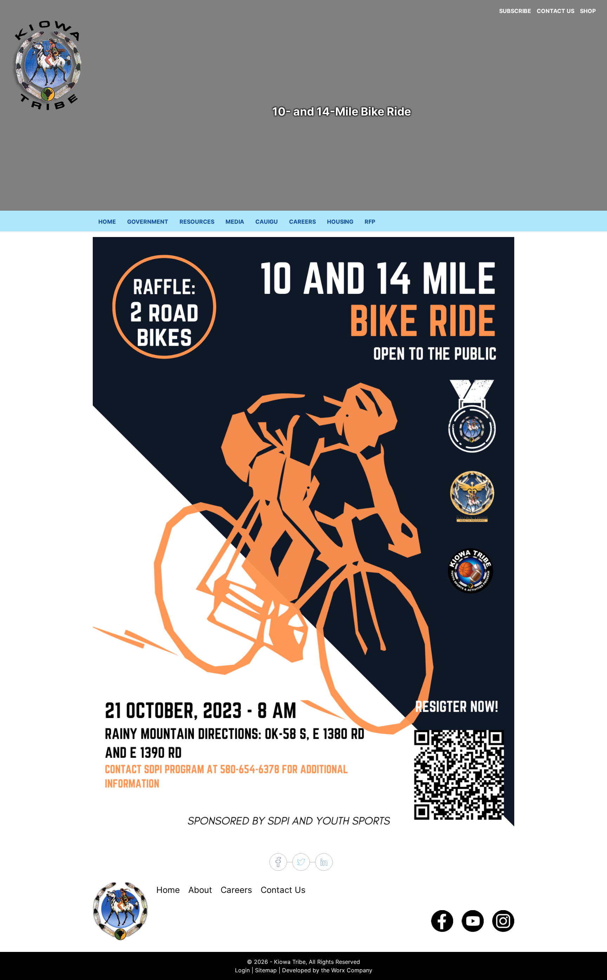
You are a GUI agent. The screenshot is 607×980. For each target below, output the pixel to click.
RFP (370, 221)
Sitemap (266, 970)
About (200, 890)
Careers (302, 221)
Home (107, 221)
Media (235, 221)
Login (242, 970)
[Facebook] (442, 920)
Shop (588, 10)
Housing (340, 221)
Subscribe (515, 10)
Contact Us (555, 10)
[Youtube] (473, 920)
